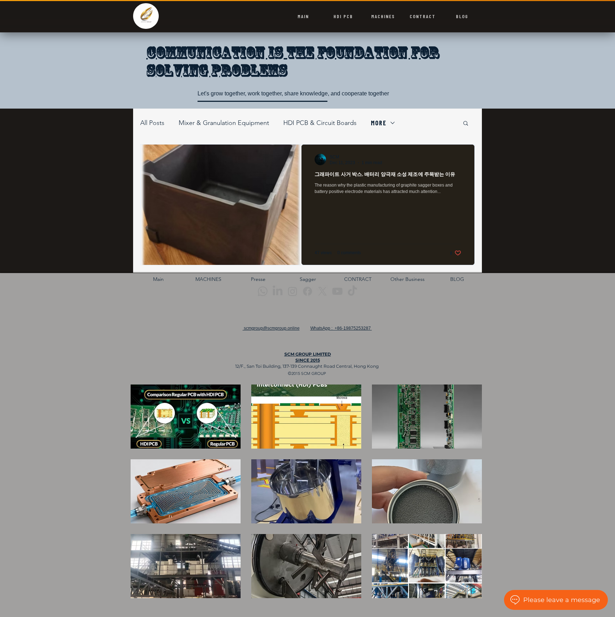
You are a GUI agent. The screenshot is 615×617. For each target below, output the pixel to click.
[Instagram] (293, 291)
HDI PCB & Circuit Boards (320, 123)
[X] (322, 291)
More (379, 123)
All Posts (152, 123)
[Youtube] (337, 291)
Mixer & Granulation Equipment (224, 123)
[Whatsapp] (263, 291)
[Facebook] (307, 291)
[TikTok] (352, 291)
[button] (465, 123)
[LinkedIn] (278, 291)
